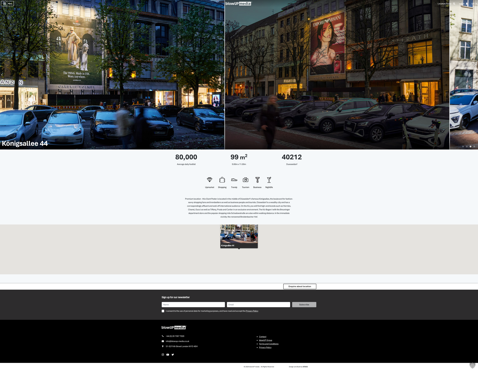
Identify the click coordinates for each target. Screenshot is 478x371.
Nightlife (269, 187)
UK (473, 3)
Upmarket (209, 187)
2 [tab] (467, 146)
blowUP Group (265, 340)
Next (476, 74)
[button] (472, 365)
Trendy (234, 187)
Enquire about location (300, 286)
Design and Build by (298, 367)
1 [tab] (463, 146)
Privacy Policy (252, 311)
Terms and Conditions (268, 343)
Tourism (245, 187)
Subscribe (304, 304)
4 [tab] (474, 146)
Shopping (222, 187)
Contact (262, 336)
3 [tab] (470, 146)
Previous (1, 74)
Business (257, 187)
